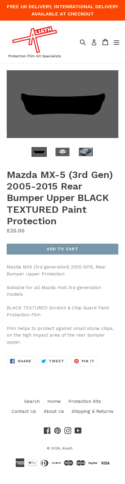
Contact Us (24, 411)
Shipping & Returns (92, 411)
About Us (54, 411)
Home (54, 401)
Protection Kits (84, 401)
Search (32, 401)
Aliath (67, 448)
